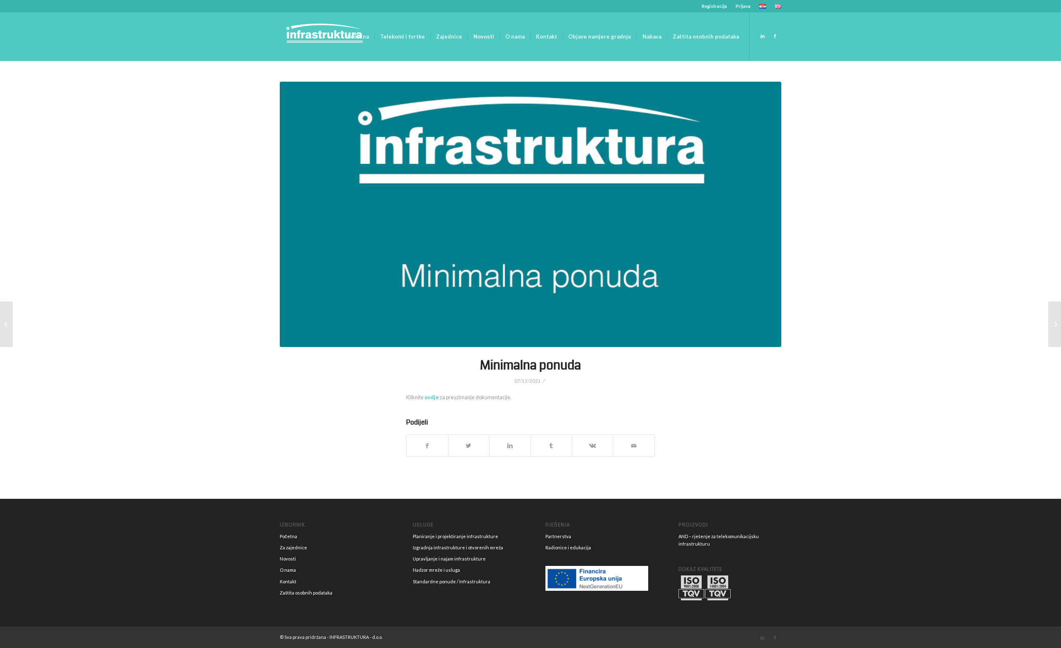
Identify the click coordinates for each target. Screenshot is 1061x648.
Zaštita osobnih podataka (306, 592)
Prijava (743, 6)
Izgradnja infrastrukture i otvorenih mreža (458, 547)
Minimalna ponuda (530, 365)
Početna (288, 536)
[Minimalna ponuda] (530, 214)
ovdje (431, 397)
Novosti (288, 558)
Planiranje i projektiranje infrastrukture (455, 536)
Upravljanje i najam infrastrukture (449, 558)
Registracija (714, 6)
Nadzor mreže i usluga (436, 570)
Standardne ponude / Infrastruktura (451, 581)
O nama (288, 570)
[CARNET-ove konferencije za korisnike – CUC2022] (1054, 324)
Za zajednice (293, 547)
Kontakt (288, 581)
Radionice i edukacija (568, 547)
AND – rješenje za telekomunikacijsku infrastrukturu (718, 540)
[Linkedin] (762, 36)
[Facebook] (775, 36)
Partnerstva (558, 536)
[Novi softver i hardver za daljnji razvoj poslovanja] (6, 324)
